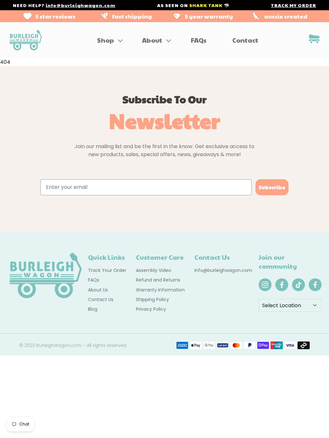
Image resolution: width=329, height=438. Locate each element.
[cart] (314, 40)
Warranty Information (160, 290)
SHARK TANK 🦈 (209, 5)
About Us (98, 290)
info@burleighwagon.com (80, 5)
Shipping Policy (152, 299)
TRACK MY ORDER (293, 5)
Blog (92, 309)
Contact (245, 40)
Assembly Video (153, 270)
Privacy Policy (151, 309)
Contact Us (100, 299)
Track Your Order (107, 270)
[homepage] (26, 40)
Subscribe (272, 187)
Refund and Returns (158, 280)
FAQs (199, 40)
